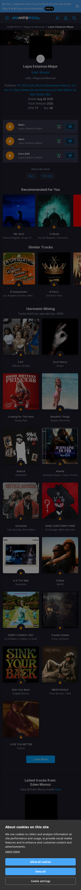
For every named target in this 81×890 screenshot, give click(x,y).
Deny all (40, 871)
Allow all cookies (40, 862)
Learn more (12, 851)
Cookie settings (40, 881)
